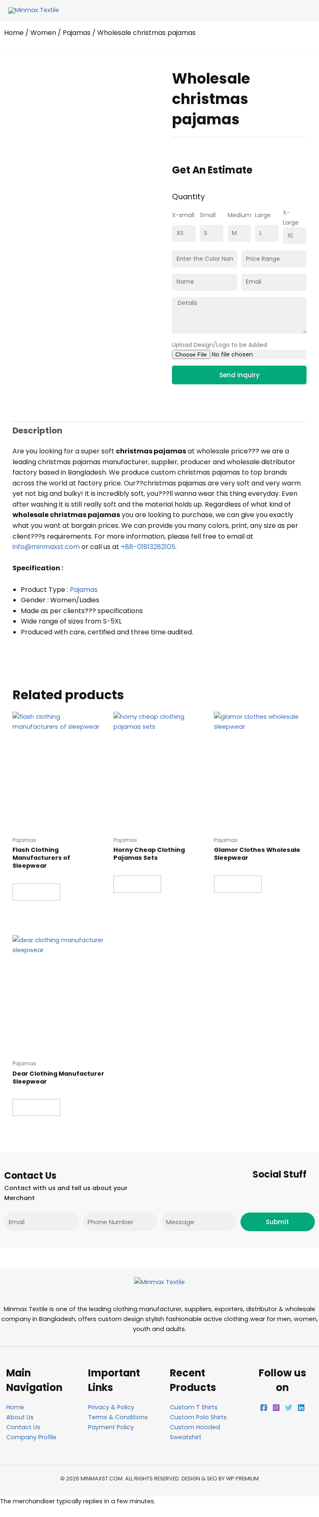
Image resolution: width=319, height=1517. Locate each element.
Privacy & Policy (111, 1407)
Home (14, 32)
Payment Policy (111, 1427)
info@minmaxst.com (46, 547)
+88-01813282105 (148, 547)
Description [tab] (37, 430)
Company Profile (31, 1437)
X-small (183, 215)
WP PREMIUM (242, 1478)
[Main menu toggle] (302, 10)
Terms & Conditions (118, 1417)
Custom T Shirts (194, 1407)
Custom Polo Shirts (198, 1417)
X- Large (291, 217)
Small (208, 215)
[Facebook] (263, 1407)
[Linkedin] (301, 1407)
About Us (20, 1417)
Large (263, 215)
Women (43, 32)
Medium (239, 215)
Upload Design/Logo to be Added (219, 345)
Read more (36, 891)
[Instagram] (276, 1407)
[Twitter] (288, 1407)
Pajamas (77, 32)
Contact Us (23, 1427)
